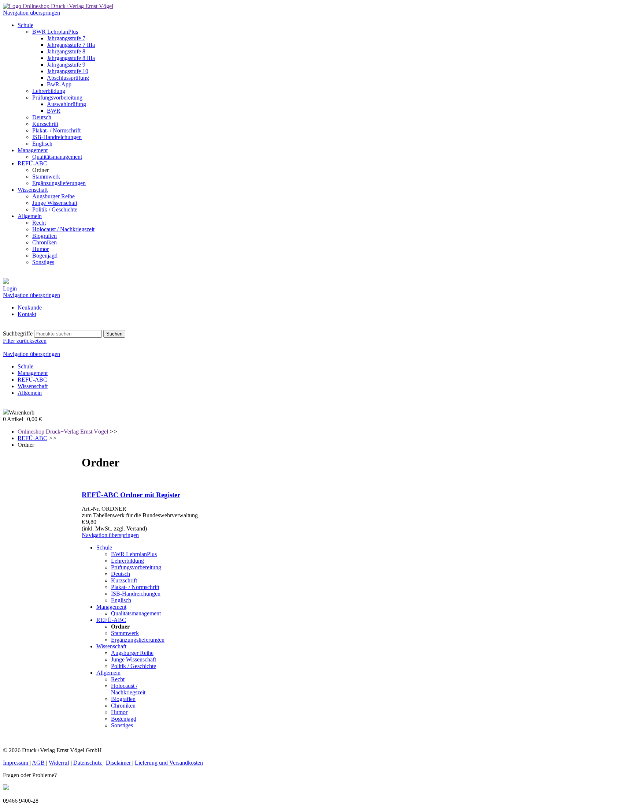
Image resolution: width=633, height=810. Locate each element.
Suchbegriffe (18, 333)
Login (10, 288)
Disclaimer (119, 763)
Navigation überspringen (31, 13)
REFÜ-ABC (32, 438)
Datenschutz (88, 763)
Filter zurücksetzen (25, 341)
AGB (39, 763)
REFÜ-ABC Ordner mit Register (131, 495)
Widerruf (59, 763)
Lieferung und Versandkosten (169, 763)
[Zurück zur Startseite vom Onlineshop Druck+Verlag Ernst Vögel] (58, 6)
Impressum (16, 763)
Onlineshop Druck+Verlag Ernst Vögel (63, 431)
